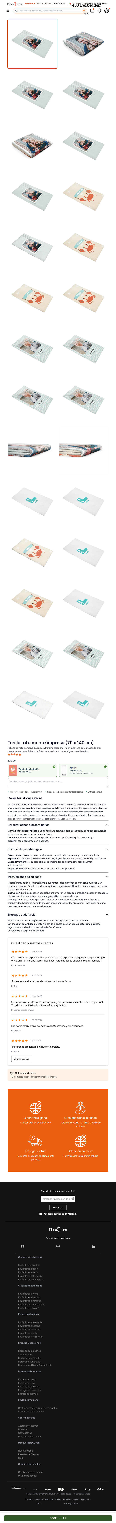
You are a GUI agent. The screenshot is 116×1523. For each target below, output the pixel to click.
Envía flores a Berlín (28, 1268)
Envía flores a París (28, 1272)
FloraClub (23, 1429)
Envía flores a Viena (28, 1293)
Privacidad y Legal (27, 1475)
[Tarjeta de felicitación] (54, 766)
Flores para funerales (29, 1361)
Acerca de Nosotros (28, 1425)
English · (76, 1499)
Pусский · (85, 1499)
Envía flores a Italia (27, 1333)
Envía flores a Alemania (30, 1322)
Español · (29, 1499)
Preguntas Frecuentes (29, 1436)
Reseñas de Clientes (28, 1454)
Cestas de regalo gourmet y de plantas (37, 1408)
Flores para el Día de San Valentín (35, 1365)
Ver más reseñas (21, 1059)
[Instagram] (58, 1246)
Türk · (38, 1503)
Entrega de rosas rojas (29, 1390)
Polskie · (67, 1499)
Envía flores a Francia (29, 1329)
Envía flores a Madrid (28, 1265)
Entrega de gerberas (28, 1386)
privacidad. (71, 1213)
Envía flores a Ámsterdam (31, 1304)
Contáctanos (25, 1432)
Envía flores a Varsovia (29, 1300)
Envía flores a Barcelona (30, 1276)
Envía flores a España (29, 1325)
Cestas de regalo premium (31, 1411)
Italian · (58, 1499)
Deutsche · (49, 1499)
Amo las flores (25, 1354)
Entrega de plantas (28, 1393)
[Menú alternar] (8, 10)
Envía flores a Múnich (29, 1297)
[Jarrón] (105, 766)
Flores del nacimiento (29, 1358)
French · (39, 1499)
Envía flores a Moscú (28, 1308)
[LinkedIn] (93, 1246)
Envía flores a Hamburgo (30, 1279)
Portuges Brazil (71, 1503)
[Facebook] (22, 1246)
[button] (14, 754)
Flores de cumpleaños (29, 1350)
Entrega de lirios (26, 1383)
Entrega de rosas (27, 1379)
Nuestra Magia (25, 1450)
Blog (20, 1457)
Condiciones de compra (30, 1472)
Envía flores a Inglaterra (30, 1336)
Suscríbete (58, 1207)
